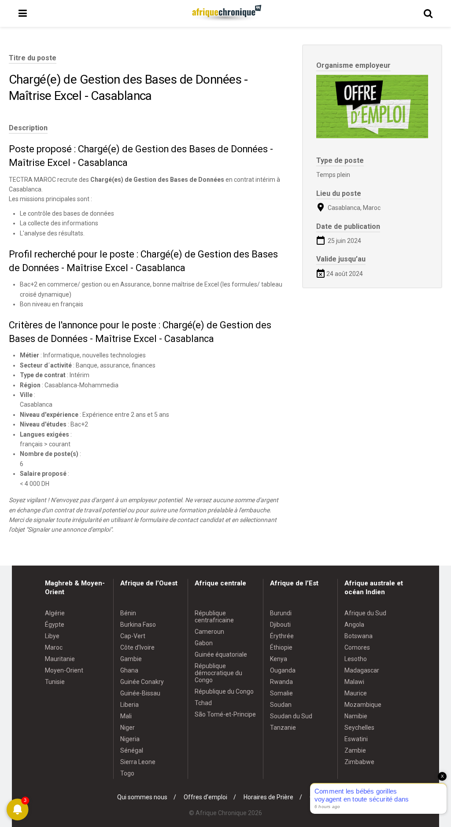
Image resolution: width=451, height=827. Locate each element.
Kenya (278, 658)
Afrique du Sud (365, 613)
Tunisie (55, 681)
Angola (354, 624)
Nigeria (130, 738)
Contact (321, 797)
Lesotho (355, 658)
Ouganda (283, 670)
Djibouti (280, 624)
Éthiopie (281, 647)
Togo (127, 773)
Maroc (54, 647)
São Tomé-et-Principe (225, 714)
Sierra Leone (137, 761)
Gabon (204, 643)
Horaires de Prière (268, 797)
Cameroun (209, 631)
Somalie (281, 693)
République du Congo (224, 691)
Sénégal (131, 750)
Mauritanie (60, 658)
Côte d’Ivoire (137, 647)
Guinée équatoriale (221, 654)
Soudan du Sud (291, 716)
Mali (126, 716)
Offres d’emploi (205, 797)
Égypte (54, 624)
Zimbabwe (359, 761)
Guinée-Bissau (140, 693)
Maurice (355, 693)
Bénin (128, 613)
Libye (52, 636)
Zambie (355, 750)
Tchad (203, 702)
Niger (127, 727)
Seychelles (359, 727)
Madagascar (361, 670)
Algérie (55, 613)
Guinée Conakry (142, 681)
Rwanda (281, 681)
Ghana (129, 670)
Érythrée (282, 636)
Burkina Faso (138, 624)
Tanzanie (283, 727)
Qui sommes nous (142, 797)
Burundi (281, 613)
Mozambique (362, 704)
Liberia (129, 704)
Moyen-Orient (64, 670)
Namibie (355, 716)
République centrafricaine (214, 617)
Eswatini (356, 738)
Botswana (358, 636)
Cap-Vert (132, 636)
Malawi (354, 681)
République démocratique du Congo (218, 673)
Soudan (281, 704)
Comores (357, 647)
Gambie (131, 658)
